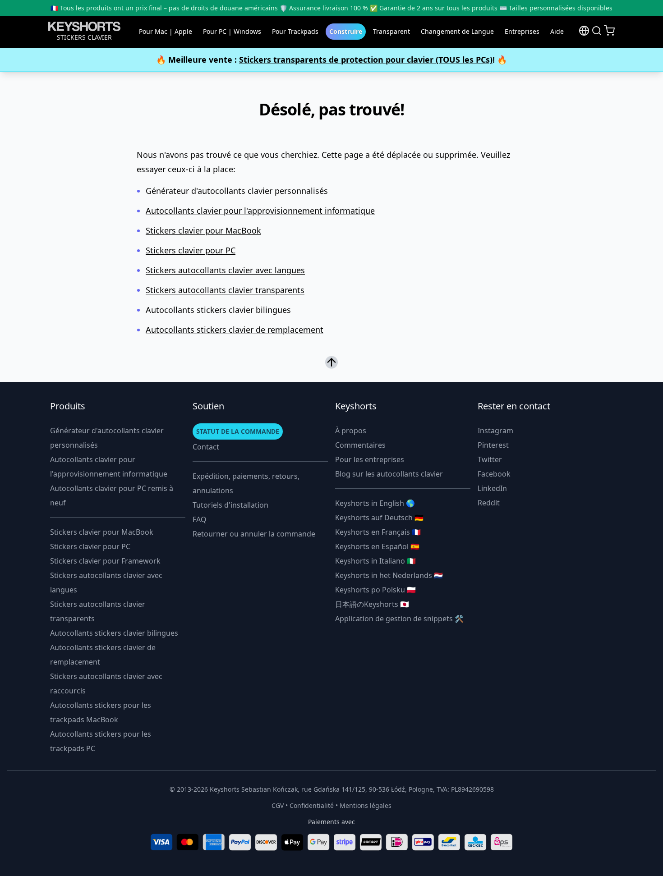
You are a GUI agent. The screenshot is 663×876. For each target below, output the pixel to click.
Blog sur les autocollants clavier (389, 474)
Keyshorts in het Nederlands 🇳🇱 (389, 575)
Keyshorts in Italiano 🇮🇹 (375, 561)
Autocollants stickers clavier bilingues (218, 309)
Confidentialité (312, 805)
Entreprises (522, 31)
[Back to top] (331, 361)
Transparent (391, 31)
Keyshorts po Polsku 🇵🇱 (375, 590)
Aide (557, 31)
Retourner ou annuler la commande (254, 534)
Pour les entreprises (369, 459)
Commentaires (360, 445)
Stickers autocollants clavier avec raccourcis (106, 683)
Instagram (495, 431)
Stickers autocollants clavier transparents (225, 289)
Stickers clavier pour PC (190, 250)
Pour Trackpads (295, 31)
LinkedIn (492, 488)
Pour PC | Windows (232, 31)
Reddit (489, 503)
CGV (278, 805)
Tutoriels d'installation (230, 505)
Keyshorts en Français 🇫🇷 (378, 532)
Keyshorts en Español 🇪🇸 (377, 546)
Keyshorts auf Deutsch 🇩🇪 (379, 518)
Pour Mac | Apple (165, 31)
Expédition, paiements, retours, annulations (246, 483)
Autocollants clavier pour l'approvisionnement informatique (260, 210)
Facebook (494, 474)
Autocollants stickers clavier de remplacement (234, 329)
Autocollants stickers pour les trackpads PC (100, 741)
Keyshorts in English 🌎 (375, 503)
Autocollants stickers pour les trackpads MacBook (100, 712)
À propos (350, 431)
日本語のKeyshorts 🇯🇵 (372, 604)
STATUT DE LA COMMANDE (237, 431)
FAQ (200, 519)
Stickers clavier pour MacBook (203, 230)
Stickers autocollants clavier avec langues (225, 270)
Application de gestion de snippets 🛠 (399, 619)
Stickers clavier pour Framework (105, 561)
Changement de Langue (457, 31)
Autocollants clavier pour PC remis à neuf (111, 495)
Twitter (490, 459)
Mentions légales (365, 805)
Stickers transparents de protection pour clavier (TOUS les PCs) (366, 59)
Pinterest (493, 445)
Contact (206, 447)
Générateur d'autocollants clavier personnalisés (237, 190)
